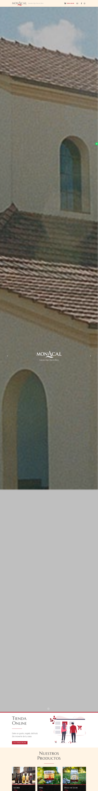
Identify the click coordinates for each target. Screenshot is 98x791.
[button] (7, 356)
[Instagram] (84, 3)
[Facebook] (81, 3)
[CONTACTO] (77, 3)
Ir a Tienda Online (19, 743)
